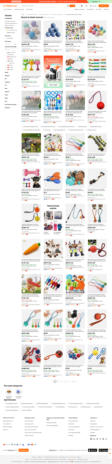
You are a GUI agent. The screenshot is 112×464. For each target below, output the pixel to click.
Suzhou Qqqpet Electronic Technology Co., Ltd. (97, 84)
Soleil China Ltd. (91, 230)
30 (73, 381)
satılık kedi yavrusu (73, 406)
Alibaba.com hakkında (8, 417)
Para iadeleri (71, 429)
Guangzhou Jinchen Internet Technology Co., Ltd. (31, 339)
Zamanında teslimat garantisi (31, 426)
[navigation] (11, 198)
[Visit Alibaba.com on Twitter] (97, 439)
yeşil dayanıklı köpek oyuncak (59, 403)
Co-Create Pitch (7, 423)
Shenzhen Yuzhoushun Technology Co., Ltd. (31, 49)
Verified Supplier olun (95, 429)
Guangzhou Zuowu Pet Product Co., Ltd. (75, 234)
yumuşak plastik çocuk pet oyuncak (66, 126)
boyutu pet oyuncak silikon (29, 406)
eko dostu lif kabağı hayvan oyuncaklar (32, 129)
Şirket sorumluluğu (7, 426)
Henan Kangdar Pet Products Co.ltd (96, 304)
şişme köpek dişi (98, 406)
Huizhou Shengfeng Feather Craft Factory (53, 49)
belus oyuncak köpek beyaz (12, 410)
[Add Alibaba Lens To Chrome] (24, 450)
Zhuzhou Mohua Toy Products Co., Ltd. (31, 269)
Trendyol (72, 457)
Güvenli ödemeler (29, 421)
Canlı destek (71, 423)
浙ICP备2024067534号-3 (95, 461)
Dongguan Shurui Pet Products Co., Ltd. (31, 120)
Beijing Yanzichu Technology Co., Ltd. (96, 199)
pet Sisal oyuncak (82, 126)
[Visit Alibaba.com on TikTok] (106, 439)
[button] (68, 6)
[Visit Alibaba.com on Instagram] (100, 439)
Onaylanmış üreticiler (52, 422)
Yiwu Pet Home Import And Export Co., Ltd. (75, 267)
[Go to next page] (76, 381)
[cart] (87, 6)
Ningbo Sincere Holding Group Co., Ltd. (53, 162)
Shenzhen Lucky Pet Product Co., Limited (53, 303)
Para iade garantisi (29, 423)
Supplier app (52, 450)
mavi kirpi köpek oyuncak (11, 403)
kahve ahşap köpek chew (59, 129)
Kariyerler (5, 429)
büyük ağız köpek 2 (61, 406)
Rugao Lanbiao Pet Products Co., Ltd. (30, 86)
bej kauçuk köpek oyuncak (27, 403)
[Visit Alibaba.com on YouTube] (103, 439)
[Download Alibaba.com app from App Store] (92, 450)
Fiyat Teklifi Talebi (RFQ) (52, 425)
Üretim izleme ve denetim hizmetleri (33, 432)
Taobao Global (62, 457)
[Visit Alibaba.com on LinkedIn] (94, 439)
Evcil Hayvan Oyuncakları (57, 14)
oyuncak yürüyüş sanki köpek (12, 406)
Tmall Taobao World (48, 457)
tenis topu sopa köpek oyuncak (76, 403)
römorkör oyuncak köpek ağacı (45, 406)
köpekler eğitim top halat (96, 126)
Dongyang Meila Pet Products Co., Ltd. (75, 120)
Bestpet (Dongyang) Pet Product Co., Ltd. (31, 199)
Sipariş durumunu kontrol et (96, 426)
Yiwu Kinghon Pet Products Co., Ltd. (96, 50)
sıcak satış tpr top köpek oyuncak (31, 126)
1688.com (40, 457)
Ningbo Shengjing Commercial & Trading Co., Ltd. (53, 268)
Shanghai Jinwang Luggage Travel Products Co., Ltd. (75, 303)
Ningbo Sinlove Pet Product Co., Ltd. (52, 197)
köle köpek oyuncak (92, 129)
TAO (68, 457)
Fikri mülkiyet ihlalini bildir (74, 432)
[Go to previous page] (52, 381)
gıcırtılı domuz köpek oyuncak (48, 126)
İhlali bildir (70, 435)
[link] (110, 449)
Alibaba (22, 14)
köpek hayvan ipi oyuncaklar (93, 403)
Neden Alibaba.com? (8, 421)
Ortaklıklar (92, 432)
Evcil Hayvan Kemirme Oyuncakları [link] (73, 14)
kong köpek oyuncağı (86, 406)
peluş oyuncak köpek (26, 410)
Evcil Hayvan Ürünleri (32, 14)
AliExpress (34, 457)
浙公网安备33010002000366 (81, 461)
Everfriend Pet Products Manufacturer (97, 121)
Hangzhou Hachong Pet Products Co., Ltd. (75, 195)
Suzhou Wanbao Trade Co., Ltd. (73, 49)
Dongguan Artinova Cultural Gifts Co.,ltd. (75, 84)
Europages (78, 457)
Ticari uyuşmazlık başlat (73, 426)
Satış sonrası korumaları (30, 429)
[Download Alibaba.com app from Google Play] (104, 450)
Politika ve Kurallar (29, 435)
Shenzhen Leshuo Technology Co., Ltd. (31, 161)
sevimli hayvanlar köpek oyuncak (76, 129)
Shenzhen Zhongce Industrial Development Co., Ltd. (31, 304)
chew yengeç (47, 129)
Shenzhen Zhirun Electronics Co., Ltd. (30, 232)
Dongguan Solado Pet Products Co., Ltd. (75, 163)
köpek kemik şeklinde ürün (42, 403)
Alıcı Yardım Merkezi (73, 421)
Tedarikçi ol (93, 421)
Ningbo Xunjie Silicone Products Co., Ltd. (97, 161)
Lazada (56, 457)
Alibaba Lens (11, 450)
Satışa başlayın (93, 423)
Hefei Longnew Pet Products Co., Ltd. (52, 121)
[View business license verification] (69, 461)
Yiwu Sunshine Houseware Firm (95, 269)
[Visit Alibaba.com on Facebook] (91, 439)
